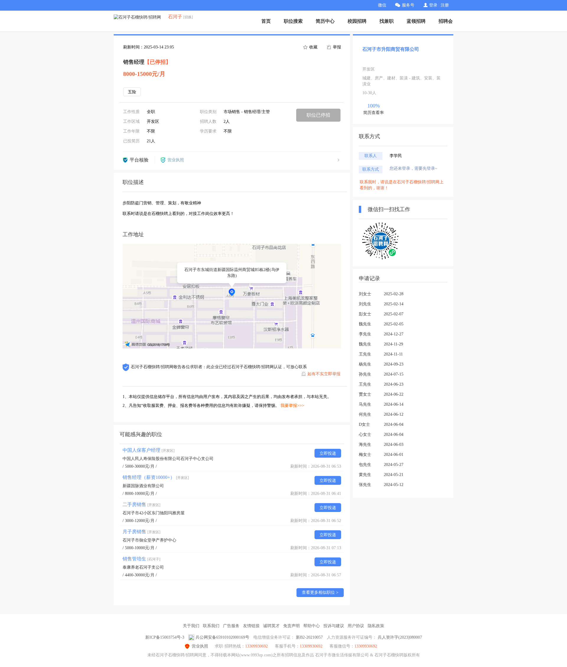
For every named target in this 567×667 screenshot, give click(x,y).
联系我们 (211, 626)
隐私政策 (376, 626)
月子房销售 (141, 531)
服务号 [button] (408, 5)
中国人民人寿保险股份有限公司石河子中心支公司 (168, 458)
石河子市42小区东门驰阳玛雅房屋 (154, 513)
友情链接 (251, 626)
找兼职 (386, 21)
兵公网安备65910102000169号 (222, 637)
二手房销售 (141, 504)
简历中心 (325, 21)
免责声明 (291, 626)
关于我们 (191, 626)
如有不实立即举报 (323, 374)
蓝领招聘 (416, 21)
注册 (445, 5)
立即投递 (328, 453)
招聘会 (446, 21)
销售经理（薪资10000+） (156, 477)
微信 (382, 5)
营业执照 (200, 646)
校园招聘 (357, 21)
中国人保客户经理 (149, 450)
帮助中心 (311, 626)
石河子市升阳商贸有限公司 (390, 49)
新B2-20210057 (309, 637)
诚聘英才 (271, 626)
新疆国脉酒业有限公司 (143, 486)
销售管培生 (141, 558)
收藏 (312, 47)
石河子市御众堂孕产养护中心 (149, 540)
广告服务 (231, 626)
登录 (433, 5)
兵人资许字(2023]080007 (400, 637)
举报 (336, 47)
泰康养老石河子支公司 (143, 567)
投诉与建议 (333, 626)
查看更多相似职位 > (320, 592)
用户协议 (356, 626)
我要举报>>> (292, 405)
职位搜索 (293, 21)
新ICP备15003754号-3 (164, 637)
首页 (266, 21)
